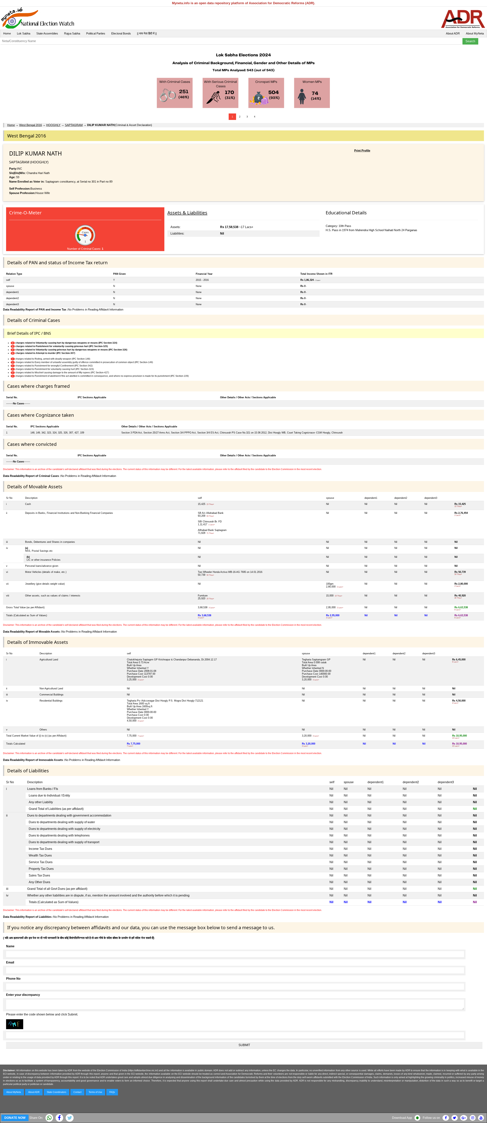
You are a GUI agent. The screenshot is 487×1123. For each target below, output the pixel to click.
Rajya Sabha (72, 33)
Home (7, 33)
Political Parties (95, 33)
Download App (402, 1117)
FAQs (112, 1092)
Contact (77, 1092)
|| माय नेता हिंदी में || (147, 33)
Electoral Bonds (121, 33)
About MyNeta (475, 33)
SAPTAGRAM (74, 125)
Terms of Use (95, 1092)
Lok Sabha (23, 33)
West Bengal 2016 (30, 125)
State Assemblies (47, 33)
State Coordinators (56, 1092)
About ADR (453, 33)
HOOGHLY (53, 125)
